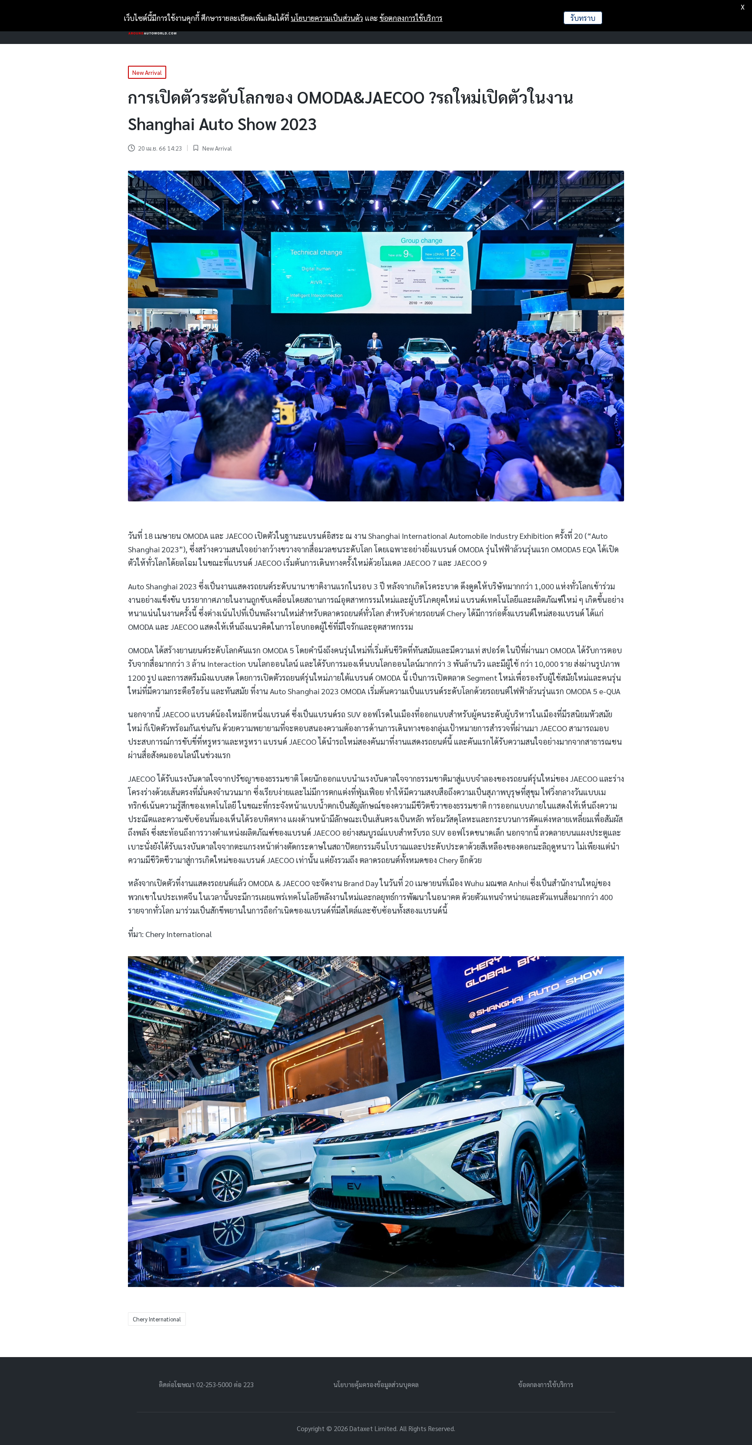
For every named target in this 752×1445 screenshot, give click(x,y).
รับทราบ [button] (583, 18)
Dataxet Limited (372, 1428)
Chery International (157, 1319)
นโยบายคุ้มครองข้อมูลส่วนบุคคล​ (376, 1384)
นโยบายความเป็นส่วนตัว (327, 18)
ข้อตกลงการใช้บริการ (545, 1384)
